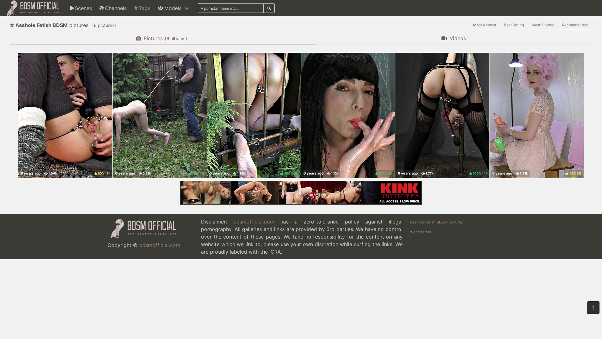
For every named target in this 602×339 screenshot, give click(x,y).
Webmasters (420, 232)
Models (173, 8)
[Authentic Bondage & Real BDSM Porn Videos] (301, 203)
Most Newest (484, 25)
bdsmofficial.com (159, 245)
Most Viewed (542, 25)
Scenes (83, 8)
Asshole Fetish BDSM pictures (436, 222)
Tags (144, 8)
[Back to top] (593, 307)
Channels (116, 8)
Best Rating (514, 25)
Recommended (575, 25)
